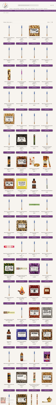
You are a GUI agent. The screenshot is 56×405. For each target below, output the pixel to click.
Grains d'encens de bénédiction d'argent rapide (9, 276)
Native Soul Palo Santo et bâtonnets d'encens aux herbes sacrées (34, 385)
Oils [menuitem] (39, 8)
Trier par (4, 22)
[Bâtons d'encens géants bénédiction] (21, 204)
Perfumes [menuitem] (41, 8)
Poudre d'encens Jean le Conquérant (47, 363)
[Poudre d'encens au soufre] (21, 183)
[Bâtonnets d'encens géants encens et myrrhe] (21, 30)
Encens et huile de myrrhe (34, 190)
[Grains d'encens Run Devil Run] (21, 225)
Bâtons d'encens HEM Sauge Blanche (46, 190)
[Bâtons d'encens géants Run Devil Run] (34, 246)
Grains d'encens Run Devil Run (21, 232)
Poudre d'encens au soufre (22, 190)
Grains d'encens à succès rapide (34, 319)
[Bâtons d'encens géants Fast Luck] (47, 246)
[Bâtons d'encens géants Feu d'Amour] (9, 356)
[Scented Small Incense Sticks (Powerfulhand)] (21, 74)
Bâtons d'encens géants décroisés (9, 211)
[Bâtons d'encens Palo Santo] (47, 161)
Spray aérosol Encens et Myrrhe (9, 168)
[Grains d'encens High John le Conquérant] (21, 161)
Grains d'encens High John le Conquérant (21, 169)
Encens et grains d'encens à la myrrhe (34, 37)
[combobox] (28, 5)
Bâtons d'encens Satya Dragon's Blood (9, 253)
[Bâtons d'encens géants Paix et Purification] (34, 225)
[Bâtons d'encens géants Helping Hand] (47, 225)
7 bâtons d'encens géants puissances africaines (47, 82)
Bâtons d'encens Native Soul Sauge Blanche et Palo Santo (22, 276)
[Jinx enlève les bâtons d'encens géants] (47, 118)
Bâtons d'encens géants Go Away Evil (21, 103)
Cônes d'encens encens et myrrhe (34, 168)
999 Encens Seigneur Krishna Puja (34, 211)
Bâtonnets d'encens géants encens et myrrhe (21, 38)
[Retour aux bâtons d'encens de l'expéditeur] (9, 74)
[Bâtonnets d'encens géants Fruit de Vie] (21, 246)
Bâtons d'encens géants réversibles (34, 103)
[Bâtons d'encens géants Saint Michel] (9, 52)
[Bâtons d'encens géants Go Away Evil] (21, 96)
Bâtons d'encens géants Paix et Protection (21, 60)
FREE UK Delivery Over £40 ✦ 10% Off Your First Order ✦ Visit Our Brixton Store (21, 10)
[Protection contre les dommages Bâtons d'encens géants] (47, 139)
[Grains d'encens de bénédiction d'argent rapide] (9, 268)
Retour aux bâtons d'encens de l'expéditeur (9, 82)
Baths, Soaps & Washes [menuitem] (17, 8)
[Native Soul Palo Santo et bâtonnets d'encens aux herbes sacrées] (34, 377)
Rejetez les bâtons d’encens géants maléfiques (9, 233)
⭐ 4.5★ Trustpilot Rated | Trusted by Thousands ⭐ (28, 0)
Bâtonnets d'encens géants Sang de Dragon (9, 147)
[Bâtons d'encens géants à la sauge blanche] (21, 118)
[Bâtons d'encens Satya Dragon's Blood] (9, 246)
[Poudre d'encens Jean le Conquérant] (47, 356)
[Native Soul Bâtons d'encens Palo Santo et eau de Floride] (9, 312)
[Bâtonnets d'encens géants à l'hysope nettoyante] (34, 74)
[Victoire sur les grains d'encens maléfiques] (47, 312)
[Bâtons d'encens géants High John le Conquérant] (9, 30)
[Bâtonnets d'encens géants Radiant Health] (34, 356)
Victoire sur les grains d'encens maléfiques (47, 320)
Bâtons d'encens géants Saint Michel (9, 59)
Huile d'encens (9, 341)
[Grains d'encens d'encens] (9, 118)
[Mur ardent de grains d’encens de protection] (21, 139)
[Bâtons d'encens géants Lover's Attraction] (47, 268)
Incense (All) (7, 12)
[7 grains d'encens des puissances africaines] (47, 334)
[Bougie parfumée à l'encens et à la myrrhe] (9, 377)
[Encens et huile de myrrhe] (34, 183)
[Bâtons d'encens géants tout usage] (47, 96)
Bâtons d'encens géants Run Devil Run (34, 253)
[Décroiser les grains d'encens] (34, 268)
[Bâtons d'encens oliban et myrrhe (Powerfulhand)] (21, 290)
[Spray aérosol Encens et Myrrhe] (9, 161)
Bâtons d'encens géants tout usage (47, 103)
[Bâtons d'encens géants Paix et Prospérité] (34, 52)
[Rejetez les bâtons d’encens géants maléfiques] (9, 225)
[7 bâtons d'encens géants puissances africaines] (47, 74)
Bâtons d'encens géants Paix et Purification (34, 233)
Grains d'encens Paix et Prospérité (47, 384)
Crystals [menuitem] (29, 8)
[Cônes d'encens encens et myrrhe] (34, 161)
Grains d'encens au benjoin (22, 384)
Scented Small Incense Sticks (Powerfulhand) (21, 82)
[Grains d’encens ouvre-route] (9, 183)
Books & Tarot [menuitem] (22, 8)
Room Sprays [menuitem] (45, 8)
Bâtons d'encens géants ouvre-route (47, 59)
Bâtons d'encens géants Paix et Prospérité (34, 60)
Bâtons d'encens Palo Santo (47, 168)
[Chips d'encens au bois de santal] (47, 290)
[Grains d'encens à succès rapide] (34, 312)
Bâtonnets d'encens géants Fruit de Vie (22, 254)
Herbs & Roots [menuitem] (33, 8)
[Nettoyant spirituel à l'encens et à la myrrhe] (21, 356)
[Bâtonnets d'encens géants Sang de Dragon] (9, 139)
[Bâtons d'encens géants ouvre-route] (47, 52)
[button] (53, 5)
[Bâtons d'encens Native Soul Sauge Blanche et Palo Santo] (21, 268)
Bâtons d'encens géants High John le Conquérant (9, 38)
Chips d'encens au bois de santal (47, 297)
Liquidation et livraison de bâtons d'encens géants (9, 104)
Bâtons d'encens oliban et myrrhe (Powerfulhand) (22, 298)
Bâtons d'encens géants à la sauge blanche (22, 126)
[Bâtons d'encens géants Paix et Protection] (21, 52)
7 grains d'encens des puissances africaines (47, 342)
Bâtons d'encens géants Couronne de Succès (34, 126)
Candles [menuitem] (26, 8)
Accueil (4, 12)
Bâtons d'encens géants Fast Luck (47, 253)
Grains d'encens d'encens (9, 125)
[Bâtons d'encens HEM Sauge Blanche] (47, 183)
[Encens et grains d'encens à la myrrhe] (34, 30)
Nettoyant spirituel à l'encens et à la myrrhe (21, 364)
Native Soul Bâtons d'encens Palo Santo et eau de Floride (9, 320)
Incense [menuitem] (37, 8)
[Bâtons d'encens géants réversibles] (34, 96)
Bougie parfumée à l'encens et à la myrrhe (9, 385)
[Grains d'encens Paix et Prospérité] (47, 377)
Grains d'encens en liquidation (21, 341)
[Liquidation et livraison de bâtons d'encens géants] (9, 96)
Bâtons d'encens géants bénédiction (21, 211)
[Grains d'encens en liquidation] (21, 334)
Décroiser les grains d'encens (34, 275)
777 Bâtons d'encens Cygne (34, 146)
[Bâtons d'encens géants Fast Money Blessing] (47, 30)
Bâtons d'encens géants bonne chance (47, 211)
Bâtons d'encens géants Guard (9, 297)
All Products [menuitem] (11, 8)
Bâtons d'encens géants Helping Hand (47, 232)
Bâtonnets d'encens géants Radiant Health (34, 364)
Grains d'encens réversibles (34, 297)
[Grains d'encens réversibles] (34, 290)
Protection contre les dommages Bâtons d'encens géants (47, 147)
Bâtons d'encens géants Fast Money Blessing (47, 38)
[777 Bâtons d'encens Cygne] (34, 139)
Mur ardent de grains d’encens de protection (22, 147)
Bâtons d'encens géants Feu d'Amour (9, 363)
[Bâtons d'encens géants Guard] (9, 290)
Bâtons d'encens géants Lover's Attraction (47, 276)
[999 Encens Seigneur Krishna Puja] (34, 204)
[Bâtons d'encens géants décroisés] (9, 204)
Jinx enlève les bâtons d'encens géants (47, 125)
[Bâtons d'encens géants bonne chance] (47, 204)
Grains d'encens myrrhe (34, 341)
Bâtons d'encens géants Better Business (21, 320)
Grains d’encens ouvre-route (9, 190)
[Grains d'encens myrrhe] (34, 334)
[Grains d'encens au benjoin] (21, 377)
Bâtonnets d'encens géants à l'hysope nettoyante (34, 82)
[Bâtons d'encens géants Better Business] (21, 312)
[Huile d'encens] (9, 334)
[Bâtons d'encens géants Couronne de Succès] (34, 118)
